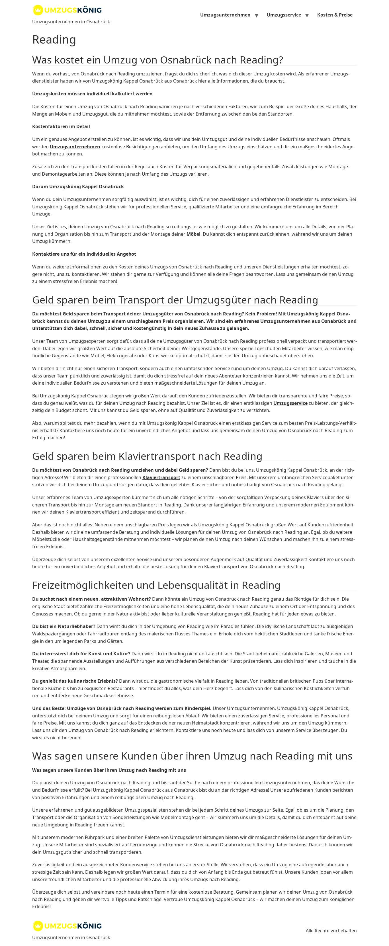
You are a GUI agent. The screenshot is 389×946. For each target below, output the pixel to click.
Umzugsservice (284, 15)
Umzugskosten (49, 94)
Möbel (193, 234)
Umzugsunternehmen (225, 15)
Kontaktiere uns (50, 254)
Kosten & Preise (335, 15)
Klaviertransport (161, 477)
